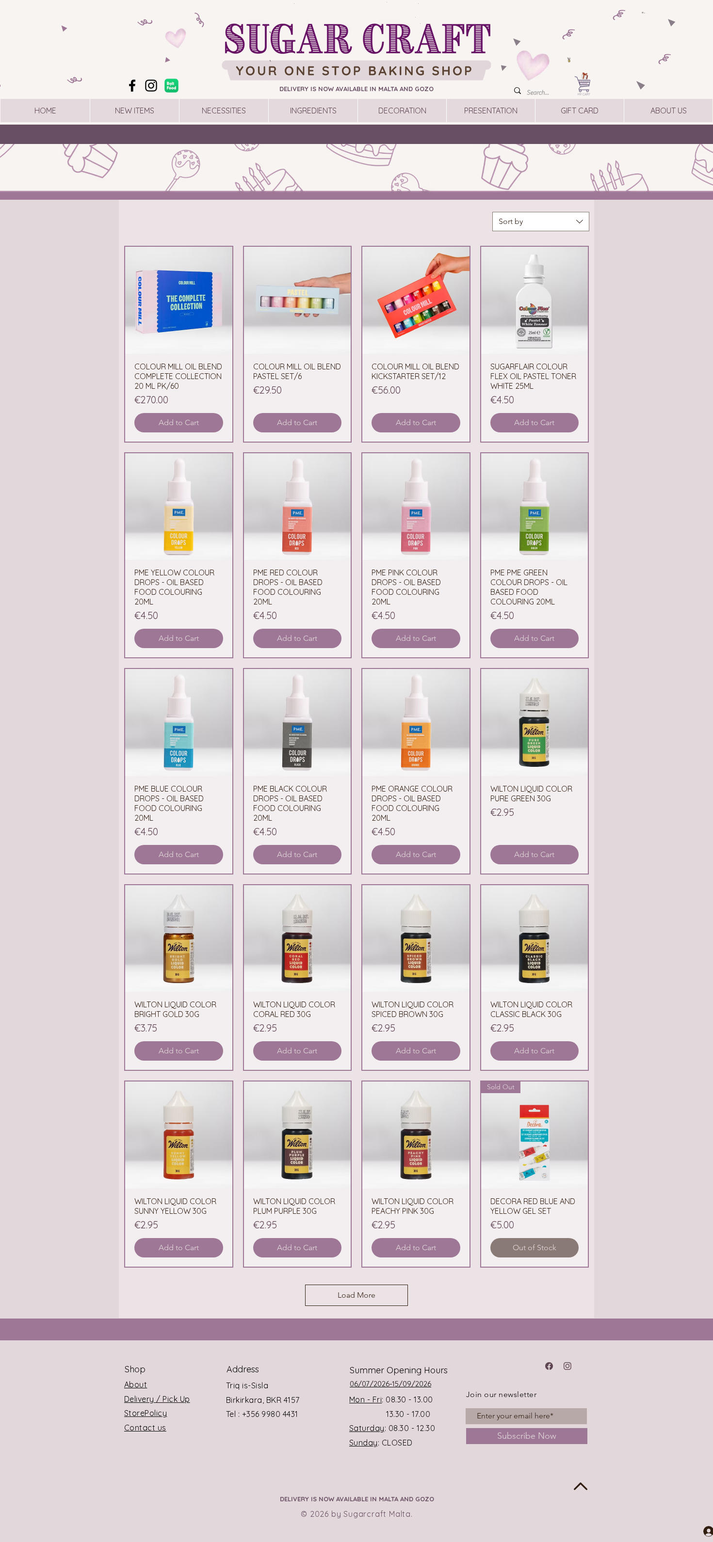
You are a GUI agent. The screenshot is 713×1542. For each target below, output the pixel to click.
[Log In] (700, 1531)
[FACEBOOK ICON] (549, 1366)
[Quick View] (178, 300)
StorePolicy (145, 1413)
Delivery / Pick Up (157, 1399)
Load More (356, 1295)
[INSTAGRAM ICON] (567, 1366)
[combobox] (540, 221)
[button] (644, 13)
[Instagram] (151, 86)
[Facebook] (132, 86)
